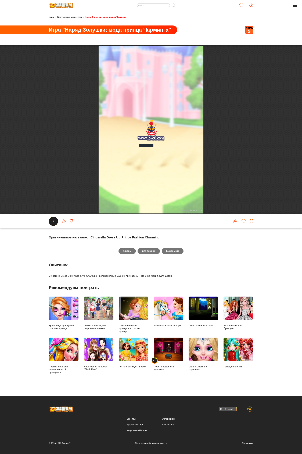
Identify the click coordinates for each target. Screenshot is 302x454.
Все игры (131, 419)
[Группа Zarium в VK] (249, 409)
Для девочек (148, 251)
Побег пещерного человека (164, 365)
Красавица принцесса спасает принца (61, 327)
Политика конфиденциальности (151, 443)
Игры (51, 17)
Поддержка (247, 443)
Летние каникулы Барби (132, 366)
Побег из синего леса (201, 325)
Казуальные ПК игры (137, 430)
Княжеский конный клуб (167, 325)
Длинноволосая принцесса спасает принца (130, 328)
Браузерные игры (135, 424)
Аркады (127, 251)
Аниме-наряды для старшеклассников (95, 327)
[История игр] (251, 5)
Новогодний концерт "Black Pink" (95, 368)
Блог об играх (168, 424)
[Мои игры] (241, 5)
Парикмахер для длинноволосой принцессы (58, 369)
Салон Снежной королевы (198, 368)
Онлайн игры (168, 419)
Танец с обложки (233, 366)
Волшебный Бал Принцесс (233, 327)
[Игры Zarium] (61, 4)
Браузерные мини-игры (69, 17)
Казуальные (172, 251)
